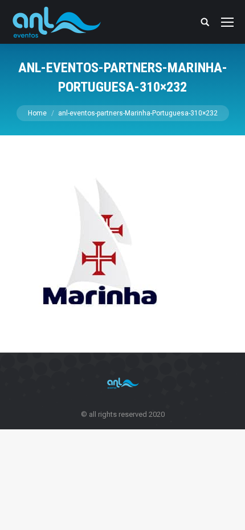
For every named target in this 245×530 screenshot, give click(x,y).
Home (37, 113)
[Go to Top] (226, 511)
